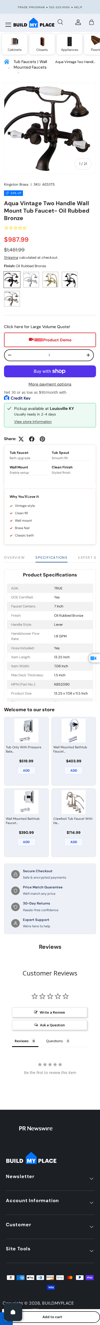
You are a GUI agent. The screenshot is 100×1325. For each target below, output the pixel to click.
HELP (78, 7)
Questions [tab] (54, 1040)
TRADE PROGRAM (31, 7)
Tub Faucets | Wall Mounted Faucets (30, 64)
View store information (33, 421)
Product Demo (57, 340)
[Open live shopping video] (94, 658)
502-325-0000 (59, 7)
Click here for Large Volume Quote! (37, 326)
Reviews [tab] (22, 1040)
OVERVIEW (14, 557)
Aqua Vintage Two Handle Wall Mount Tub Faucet (75, 62)
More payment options (50, 384)
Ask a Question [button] (52, 1025)
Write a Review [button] (52, 1012)
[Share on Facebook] (31, 439)
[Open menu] (8, 25)
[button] (91, 22)
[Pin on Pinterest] (42, 439)
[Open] (13, 1312)
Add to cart (52, 1317)
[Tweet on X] (21, 439)
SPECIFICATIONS (51, 557)
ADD (26, 770)
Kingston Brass (16, 184)
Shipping (11, 257)
